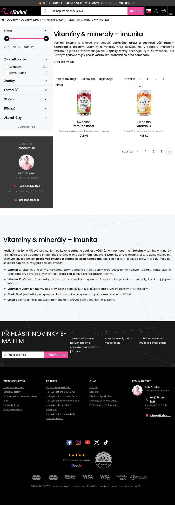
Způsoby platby (12, 391)
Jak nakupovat (54, 418)
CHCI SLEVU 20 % (118, 3)
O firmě (93, 387)
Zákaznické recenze (76, 460)
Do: (20, 47)
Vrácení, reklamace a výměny (20, 396)
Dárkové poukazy (13, 409)
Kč (33, 47)
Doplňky (12, 20)
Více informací (64, 62)
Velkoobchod (11, 405)
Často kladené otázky (58, 387)
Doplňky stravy (31, 20)
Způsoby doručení (13, 387)
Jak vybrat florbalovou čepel (62, 396)
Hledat (135, 11)
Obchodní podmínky (100, 396)
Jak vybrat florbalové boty (60, 414)
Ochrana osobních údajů (103, 400)
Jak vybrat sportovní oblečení (62, 400)
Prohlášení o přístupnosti (103, 405)
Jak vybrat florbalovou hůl (60, 391)
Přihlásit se (55, 354)
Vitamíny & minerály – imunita (88, 20)
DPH (5, 400)
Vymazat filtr (26, 127)
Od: (6, 47)
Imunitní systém (54, 20)
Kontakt (93, 391)
